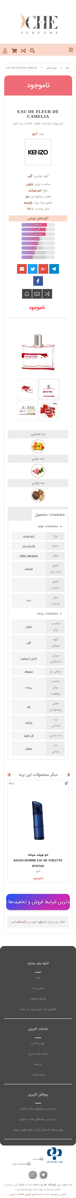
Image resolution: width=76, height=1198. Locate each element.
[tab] (49, 514)
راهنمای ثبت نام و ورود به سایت (38, 1009)
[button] (22, 269)
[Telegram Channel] (43, 1174)
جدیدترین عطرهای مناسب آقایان (38, 1108)
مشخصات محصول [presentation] (50, 515)
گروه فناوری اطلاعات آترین (23, 1194)
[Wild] (38, 820)
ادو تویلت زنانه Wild (38, 858)
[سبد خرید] (14, 50)
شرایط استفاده (38, 998)
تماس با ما (38, 988)
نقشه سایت (38, 1075)
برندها (38, 1064)
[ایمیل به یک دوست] (37, 294)
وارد (40, 922)
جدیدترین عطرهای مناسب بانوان (38, 1119)
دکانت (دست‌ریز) (38, 1054)
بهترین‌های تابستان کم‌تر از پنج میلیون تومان (38, 1129)
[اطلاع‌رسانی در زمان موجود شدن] (27, 294)
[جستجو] (32, 50)
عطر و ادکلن (38, 1043)
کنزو (34, 134)
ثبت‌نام (21, 922)
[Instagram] (32, 1174)
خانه (38, 978)
